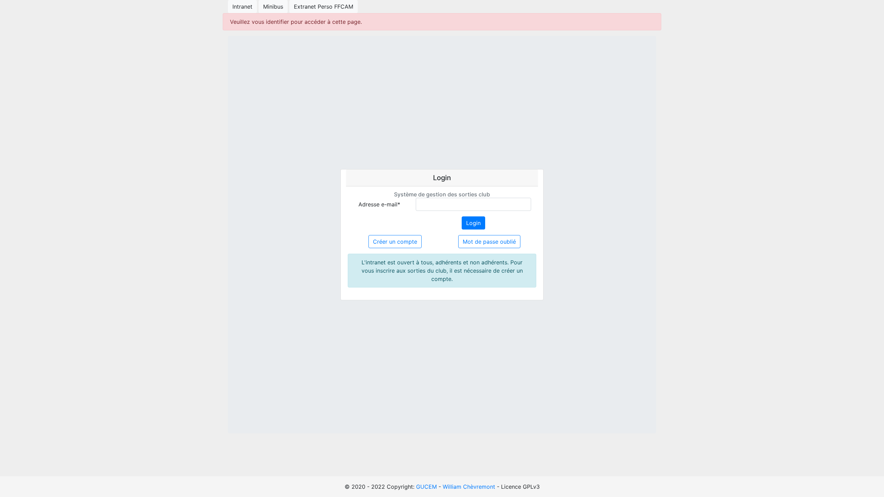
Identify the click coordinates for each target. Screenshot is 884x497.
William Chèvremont (469, 486)
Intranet (242, 6)
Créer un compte (395, 241)
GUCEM (426, 486)
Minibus (273, 6)
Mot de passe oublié (489, 241)
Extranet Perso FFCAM (323, 6)
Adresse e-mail (379, 204)
